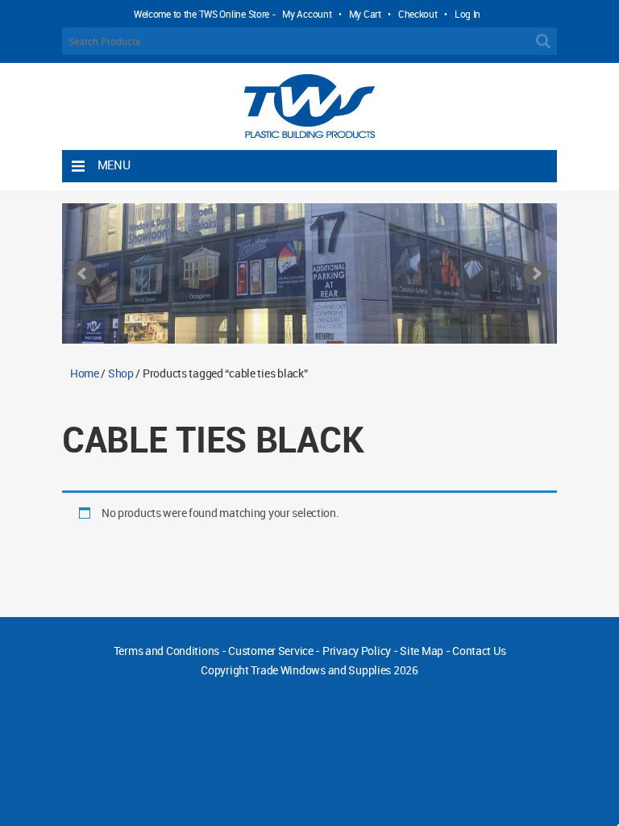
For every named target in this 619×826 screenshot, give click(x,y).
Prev (83, 273)
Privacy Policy (356, 650)
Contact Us (478, 650)
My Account (306, 13)
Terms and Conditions (166, 650)
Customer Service (271, 650)
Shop (121, 373)
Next (536, 273)
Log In (467, 13)
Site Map (421, 650)
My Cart (365, 13)
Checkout (418, 13)
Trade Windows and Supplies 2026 (334, 670)
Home (84, 373)
